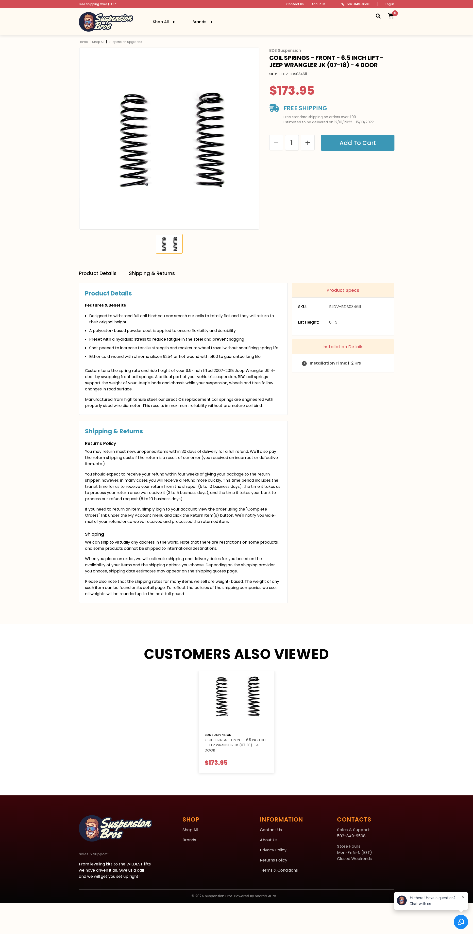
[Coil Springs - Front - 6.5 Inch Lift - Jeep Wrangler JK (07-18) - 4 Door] (236, 699)
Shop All (98, 42)
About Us (318, 4)
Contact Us (295, 4)
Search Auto (265, 896)
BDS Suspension (218, 735)
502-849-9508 (358, 4)
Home (83, 42)
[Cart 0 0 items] (391, 15)
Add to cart (357, 143)
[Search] (378, 15)
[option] (169, 138)
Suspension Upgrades (125, 42)
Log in (390, 4)
